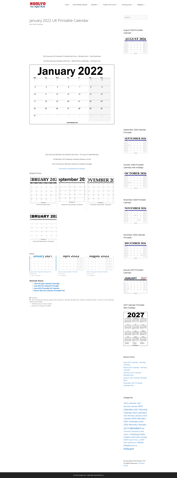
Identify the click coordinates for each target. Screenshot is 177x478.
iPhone (135, 440)
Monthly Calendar (91, 300)
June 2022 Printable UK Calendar (46, 288)
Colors (126, 434)
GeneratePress (99, 475)
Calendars (94, 5)
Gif (129, 434)
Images (130, 440)
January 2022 (53, 300)
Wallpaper (140, 5)
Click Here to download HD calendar (72, 169)
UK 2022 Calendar (108, 300)
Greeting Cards (127, 5)
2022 (33, 300)
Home (67, 5)
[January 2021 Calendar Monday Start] (43, 263)
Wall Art (134, 446)
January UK (61, 300)
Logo (139, 440)
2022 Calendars (140, 412)
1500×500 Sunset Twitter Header (42, 304)
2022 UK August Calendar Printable (97, 272)
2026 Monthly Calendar (80, 5)
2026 (141, 421)
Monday (67, 300)
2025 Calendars (131, 421)
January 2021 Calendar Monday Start (40, 272)
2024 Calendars (138, 418)
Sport (134, 442)
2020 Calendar (130, 403)
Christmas (127, 431)
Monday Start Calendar (78, 300)
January (46, 300)
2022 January (39, 300)
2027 (126, 428)
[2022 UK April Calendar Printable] (71, 263)
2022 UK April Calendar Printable (67, 272)
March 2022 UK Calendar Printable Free (49, 291)
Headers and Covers (109, 5)
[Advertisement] (72, 41)
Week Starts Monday (36, 302)
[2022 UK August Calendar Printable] (100, 263)
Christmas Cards (137, 431)
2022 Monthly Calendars (133, 416)
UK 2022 (99, 300)
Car (142, 428)
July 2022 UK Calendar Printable (46, 286)
